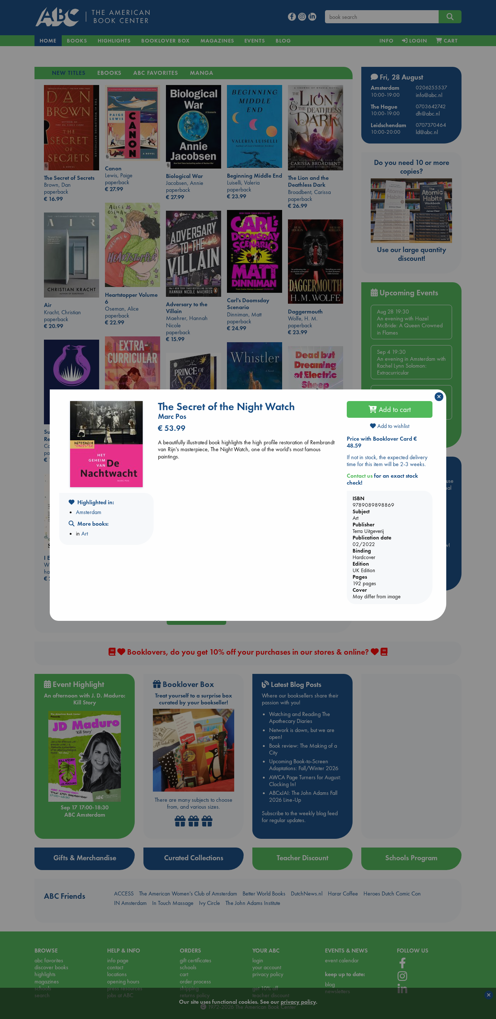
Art (84, 533)
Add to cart (394, 409)
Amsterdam (88, 512)
